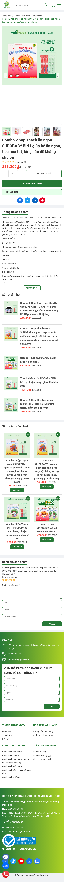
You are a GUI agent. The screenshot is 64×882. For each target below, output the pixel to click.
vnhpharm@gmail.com (18, 659)
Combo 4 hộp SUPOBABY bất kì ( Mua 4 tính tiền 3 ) (47, 528)
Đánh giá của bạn (10, 577)
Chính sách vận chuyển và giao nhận (16, 771)
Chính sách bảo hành (12, 751)
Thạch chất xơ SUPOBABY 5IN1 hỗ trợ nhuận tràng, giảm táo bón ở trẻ (39, 382)
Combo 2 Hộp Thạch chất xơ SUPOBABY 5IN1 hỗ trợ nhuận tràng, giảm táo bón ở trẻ (37, 404)
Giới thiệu (6, 731)
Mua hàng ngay (34, 183)
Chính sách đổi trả (10, 755)
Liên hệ (5, 739)
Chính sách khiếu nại (11, 777)
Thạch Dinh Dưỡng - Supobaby (28, 15)
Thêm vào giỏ (44, 174)
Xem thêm (30, 288)
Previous (5, 75)
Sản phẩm (7, 735)
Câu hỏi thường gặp (42, 755)
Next (58, 75)
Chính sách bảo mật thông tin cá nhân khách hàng (15, 761)
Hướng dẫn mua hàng (43, 731)
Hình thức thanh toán (43, 735)
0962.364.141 (14, 653)
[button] (59, 5)
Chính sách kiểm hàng (12, 766)
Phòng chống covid (42, 759)
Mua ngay (17, 490)
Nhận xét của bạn (11, 585)
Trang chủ (6, 15)
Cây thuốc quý (39, 751)
